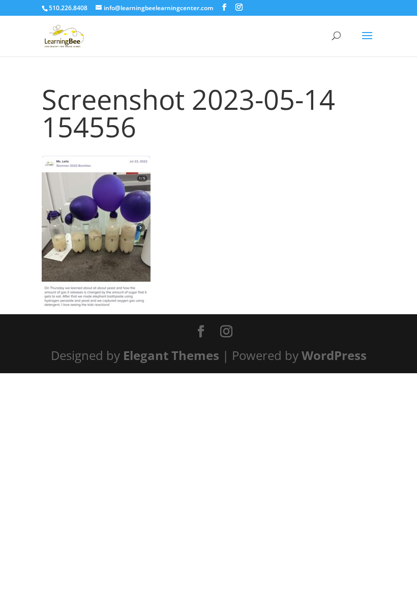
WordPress (334, 355)
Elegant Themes (171, 355)
